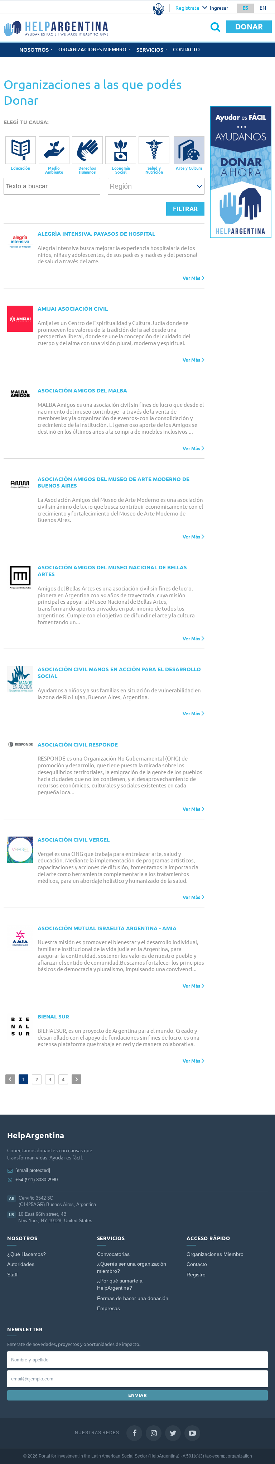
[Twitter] (173, 1433)
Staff (12, 1274)
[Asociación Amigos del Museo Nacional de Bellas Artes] (20, 577)
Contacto (186, 49)
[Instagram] (153, 1433)
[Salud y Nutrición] (154, 150)
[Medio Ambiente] (54, 150)
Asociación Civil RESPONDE (78, 745)
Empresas (108, 1308)
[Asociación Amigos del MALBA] (20, 393)
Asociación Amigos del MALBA (82, 390)
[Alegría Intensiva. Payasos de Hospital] (20, 241)
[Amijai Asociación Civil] (20, 319)
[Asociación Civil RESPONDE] (20, 745)
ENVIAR (137, 1395)
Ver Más (191, 278)
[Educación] (20, 150)
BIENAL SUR (53, 1016)
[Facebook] (134, 1433)
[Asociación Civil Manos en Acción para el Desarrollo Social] (20, 679)
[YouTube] (192, 1433)
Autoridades (20, 1264)
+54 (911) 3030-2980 (36, 1179)
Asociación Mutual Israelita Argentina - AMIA (107, 928)
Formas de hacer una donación (132, 1298)
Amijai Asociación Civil (73, 309)
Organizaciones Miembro (92, 49)
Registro (196, 1274)
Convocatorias (113, 1254)
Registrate (187, 8)
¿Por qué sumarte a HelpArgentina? (120, 1284)
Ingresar (219, 8)
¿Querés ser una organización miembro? (131, 1267)
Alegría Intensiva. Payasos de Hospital (96, 234)
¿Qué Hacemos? (26, 1254)
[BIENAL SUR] (20, 1026)
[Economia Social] (120, 150)
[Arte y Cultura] (189, 150)
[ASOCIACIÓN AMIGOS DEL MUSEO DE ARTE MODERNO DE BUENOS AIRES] (20, 484)
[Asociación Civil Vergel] (20, 850)
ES (245, 8)
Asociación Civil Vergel (74, 840)
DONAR (249, 26)
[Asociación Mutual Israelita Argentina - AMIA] (20, 938)
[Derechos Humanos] (87, 150)
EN (263, 8)
